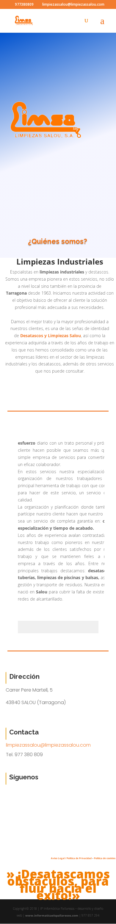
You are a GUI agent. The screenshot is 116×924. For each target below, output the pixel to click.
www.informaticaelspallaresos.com (51, 915)
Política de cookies (105, 858)
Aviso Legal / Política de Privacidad (71, 858)
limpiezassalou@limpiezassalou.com (48, 745)
